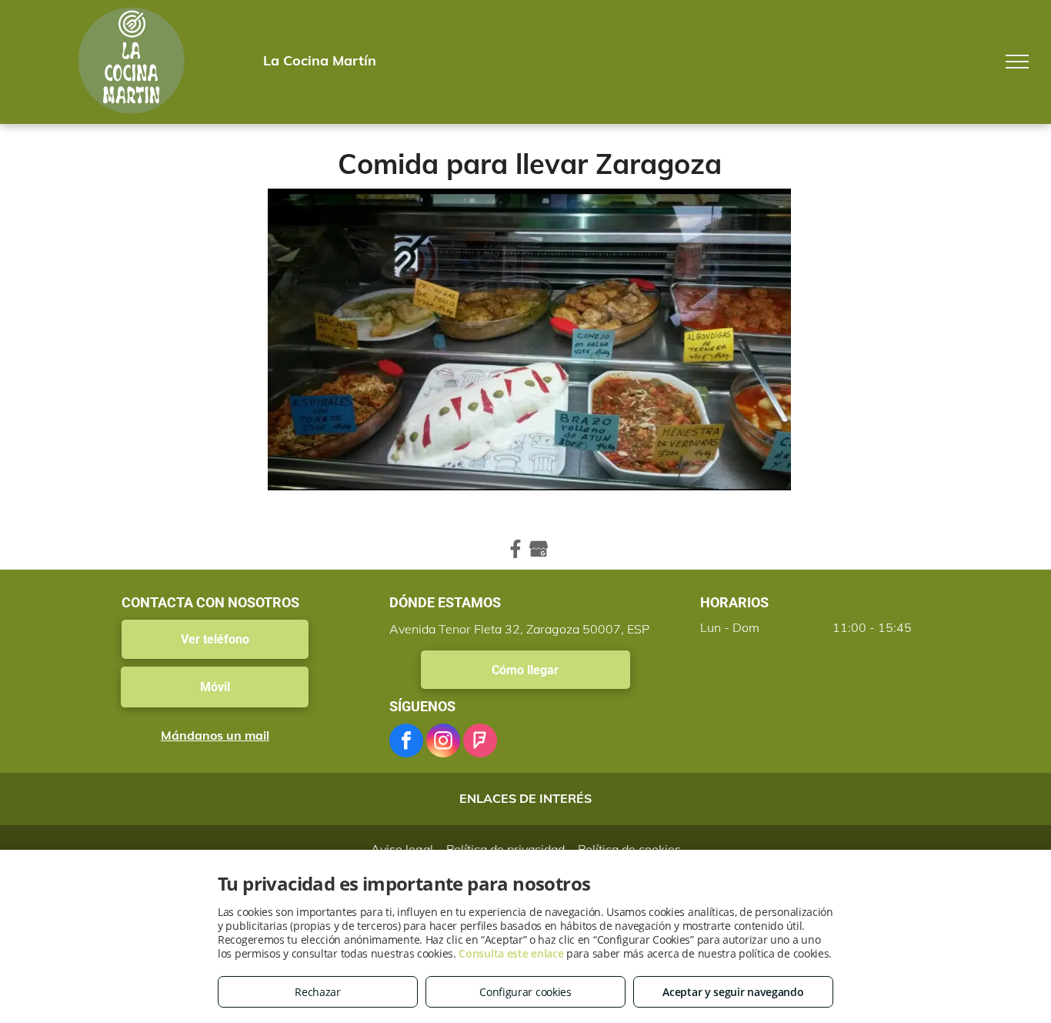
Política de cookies (629, 849)
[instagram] (443, 742)
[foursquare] (480, 742)
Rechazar (318, 992)
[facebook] (406, 742)
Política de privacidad (505, 849)
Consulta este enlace (511, 953)
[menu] (1017, 62)
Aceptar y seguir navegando (732, 992)
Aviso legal (402, 849)
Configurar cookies (525, 992)
